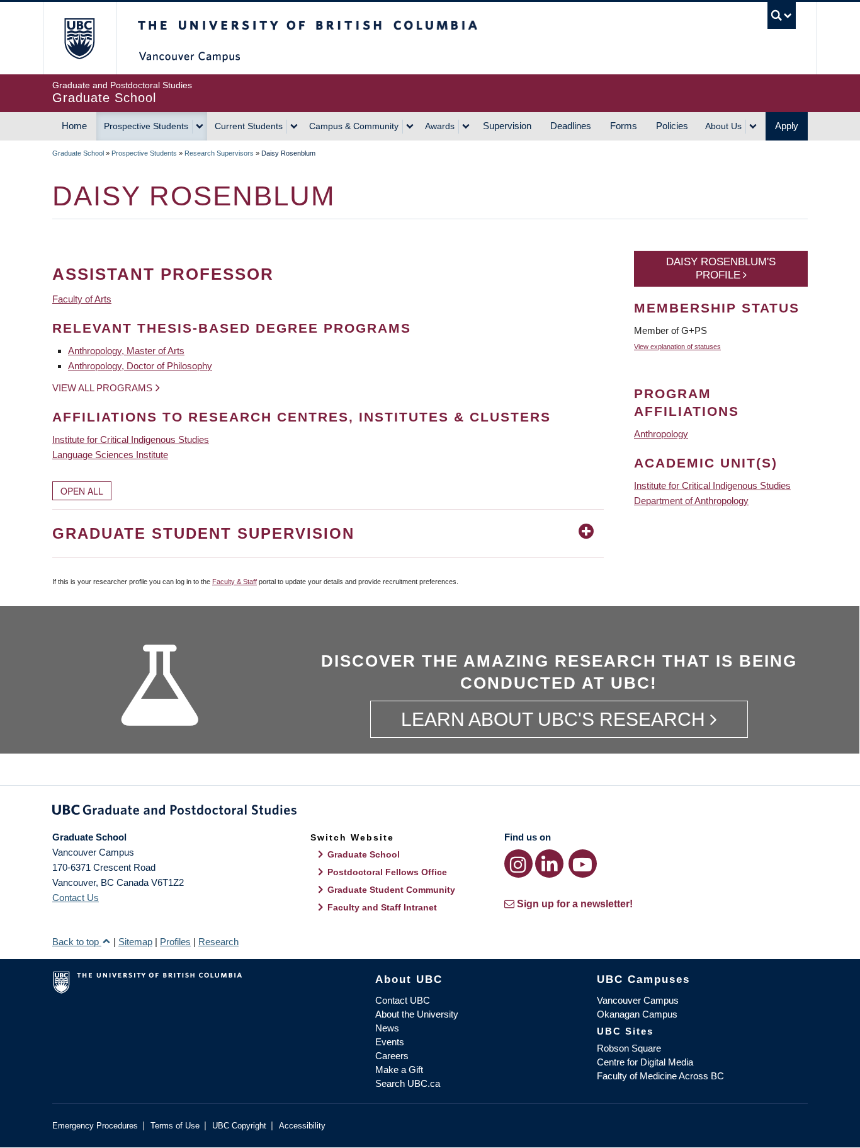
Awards (440, 126)
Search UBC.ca (407, 1083)
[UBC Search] (781, 15)
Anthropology (661, 433)
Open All (81, 491)
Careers (392, 1055)
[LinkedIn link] (549, 863)
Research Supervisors (219, 153)
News (387, 1028)
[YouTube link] (583, 863)
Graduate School (78, 153)
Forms (623, 125)
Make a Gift (399, 1069)
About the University (416, 1014)
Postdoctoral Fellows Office (387, 872)
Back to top (76, 941)
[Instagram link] (518, 863)
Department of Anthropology (691, 500)
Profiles (175, 941)
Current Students (249, 126)
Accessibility (302, 1125)
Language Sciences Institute (110, 454)
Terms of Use (175, 1125)
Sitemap (135, 941)
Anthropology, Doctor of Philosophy (140, 365)
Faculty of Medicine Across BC (660, 1076)
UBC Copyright (239, 1125)
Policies (672, 125)
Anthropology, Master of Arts (126, 350)
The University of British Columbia (79, 38)
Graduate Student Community (391, 890)
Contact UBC (402, 1000)
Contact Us (75, 897)
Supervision (507, 125)
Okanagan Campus (637, 1014)
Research (218, 941)
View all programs (102, 387)
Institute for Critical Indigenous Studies (130, 439)
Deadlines (570, 125)
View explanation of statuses (677, 346)
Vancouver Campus (638, 1000)
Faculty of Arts (81, 299)
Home (74, 125)
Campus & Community (354, 126)
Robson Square (629, 1048)
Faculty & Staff (234, 581)
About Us (723, 126)
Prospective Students (146, 126)
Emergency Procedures (95, 1125)
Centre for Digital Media (645, 1062)
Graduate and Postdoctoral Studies (430, 812)
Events (389, 1041)
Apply (786, 125)
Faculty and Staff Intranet (382, 907)
